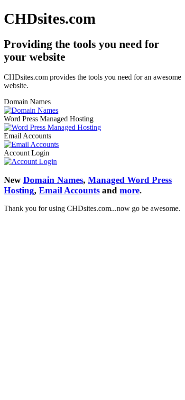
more (129, 190)
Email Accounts (69, 190)
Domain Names (53, 180)
